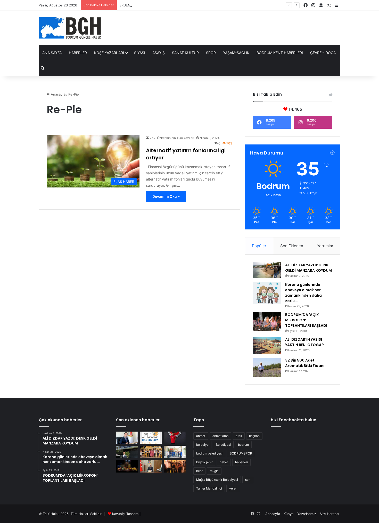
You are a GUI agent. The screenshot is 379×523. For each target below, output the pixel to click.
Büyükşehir (204, 462)
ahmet (200, 436)
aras (239, 436)
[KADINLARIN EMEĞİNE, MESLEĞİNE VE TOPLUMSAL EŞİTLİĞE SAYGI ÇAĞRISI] (151, 438)
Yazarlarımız (306, 514)
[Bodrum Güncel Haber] (70, 28)
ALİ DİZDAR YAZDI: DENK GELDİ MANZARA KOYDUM (308, 267)
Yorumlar (325, 245)
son (247, 480)
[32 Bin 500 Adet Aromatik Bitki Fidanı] (267, 367)
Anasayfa (57, 94)
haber (224, 462)
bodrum (243, 445)
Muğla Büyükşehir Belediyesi (217, 480)
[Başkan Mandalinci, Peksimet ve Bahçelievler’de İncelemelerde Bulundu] (175, 452)
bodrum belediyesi (209, 453)
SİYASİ (139, 52)
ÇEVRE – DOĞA (323, 52)
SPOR (211, 52)
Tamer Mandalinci (209, 488)
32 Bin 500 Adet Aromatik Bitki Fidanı (304, 363)
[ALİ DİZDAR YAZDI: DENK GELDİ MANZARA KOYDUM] (267, 270)
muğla (214, 471)
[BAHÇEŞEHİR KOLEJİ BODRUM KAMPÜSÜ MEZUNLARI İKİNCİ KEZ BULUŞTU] (175, 466)
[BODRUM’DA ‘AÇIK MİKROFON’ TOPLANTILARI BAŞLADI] (267, 321)
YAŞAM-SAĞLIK (236, 52)
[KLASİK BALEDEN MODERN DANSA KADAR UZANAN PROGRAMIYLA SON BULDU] (127, 466)
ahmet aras (220, 436)
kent (199, 471)
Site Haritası (329, 514)
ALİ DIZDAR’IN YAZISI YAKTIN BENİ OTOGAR (304, 342)
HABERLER (78, 52)
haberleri (241, 462)
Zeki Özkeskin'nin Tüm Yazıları (172, 138)
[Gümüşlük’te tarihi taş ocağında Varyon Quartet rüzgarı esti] (151, 452)
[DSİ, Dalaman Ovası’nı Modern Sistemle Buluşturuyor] (151, 466)
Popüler (259, 245)
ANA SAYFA (52, 52)
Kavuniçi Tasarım (125, 514)
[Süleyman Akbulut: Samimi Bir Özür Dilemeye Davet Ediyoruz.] (127, 438)
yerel (232, 488)
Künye (289, 514)
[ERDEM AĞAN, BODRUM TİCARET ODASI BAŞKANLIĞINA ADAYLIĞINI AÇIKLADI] (127, 452)
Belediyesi (223, 445)
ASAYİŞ (158, 52)
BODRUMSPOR (241, 453)
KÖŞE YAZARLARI (109, 52)
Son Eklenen (291, 245)
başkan (254, 436)
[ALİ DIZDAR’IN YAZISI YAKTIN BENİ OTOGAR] (267, 345)
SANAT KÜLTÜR (185, 52)
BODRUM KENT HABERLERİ (280, 52)
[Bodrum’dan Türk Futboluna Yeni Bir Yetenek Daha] (175, 438)
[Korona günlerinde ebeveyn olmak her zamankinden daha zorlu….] (267, 293)
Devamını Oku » (166, 196)
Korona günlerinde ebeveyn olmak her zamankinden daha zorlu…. (303, 292)
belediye (202, 445)
